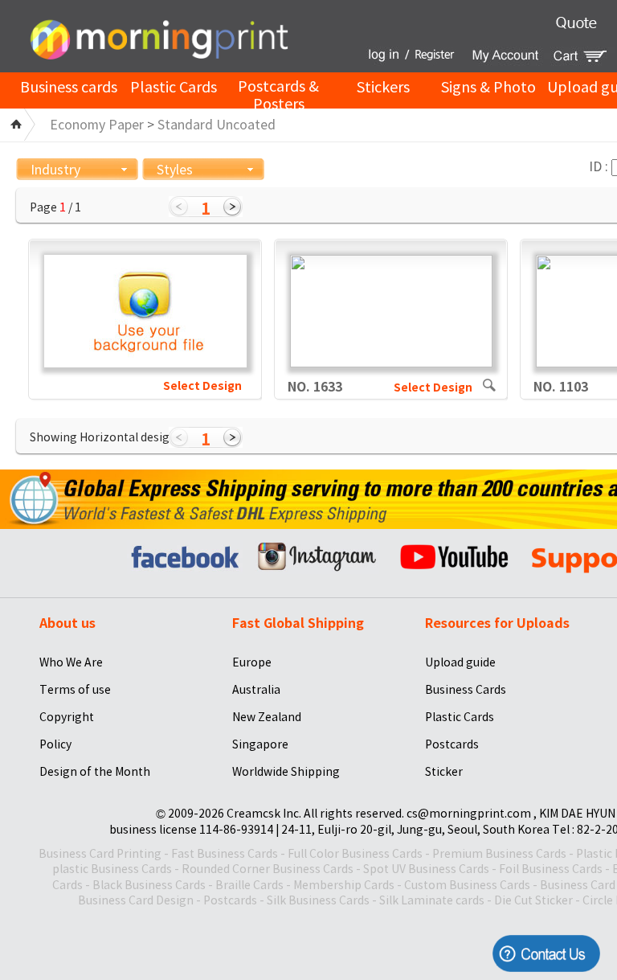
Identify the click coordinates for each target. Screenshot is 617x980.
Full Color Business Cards (355, 854)
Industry (55, 170)
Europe (252, 662)
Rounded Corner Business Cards (267, 869)
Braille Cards (249, 885)
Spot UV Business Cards (426, 869)
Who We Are (71, 662)
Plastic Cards (173, 87)
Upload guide (460, 662)
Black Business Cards (149, 885)
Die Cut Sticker (533, 900)
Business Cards (465, 690)
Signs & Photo (488, 87)
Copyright (66, 717)
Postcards (452, 744)
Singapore (260, 744)
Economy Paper (97, 125)
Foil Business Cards (551, 869)
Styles (175, 170)
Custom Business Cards (467, 885)
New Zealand (266, 717)
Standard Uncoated (216, 125)
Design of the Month (94, 772)
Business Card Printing (100, 854)
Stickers (383, 87)
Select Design (202, 386)
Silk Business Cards (318, 900)
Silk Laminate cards (431, 900)
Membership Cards (343, 885)
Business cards (68, 87)
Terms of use (75, 690)
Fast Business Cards (224, 854)
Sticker (444, 772)
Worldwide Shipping (286, 772)
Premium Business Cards (499, 854)
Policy (55, 744)
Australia (256, 690)
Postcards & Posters (278, 95)
